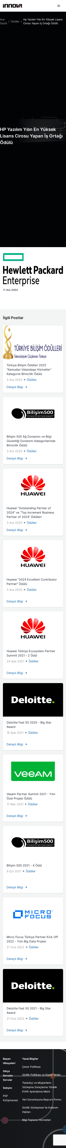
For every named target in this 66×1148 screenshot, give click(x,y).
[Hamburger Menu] (58, 5)
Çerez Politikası (31, 1066)
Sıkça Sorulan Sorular (8, 1075)
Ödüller (15, 21)
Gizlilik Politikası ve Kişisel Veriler (41, 1074)
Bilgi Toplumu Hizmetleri (36, 1119)
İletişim (7, 1087)
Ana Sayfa (3, 21)
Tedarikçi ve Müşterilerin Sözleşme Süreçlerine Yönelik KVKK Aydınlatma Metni (39, 1087)
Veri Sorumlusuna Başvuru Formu (41, 1099)
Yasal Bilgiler (30, 1058)
